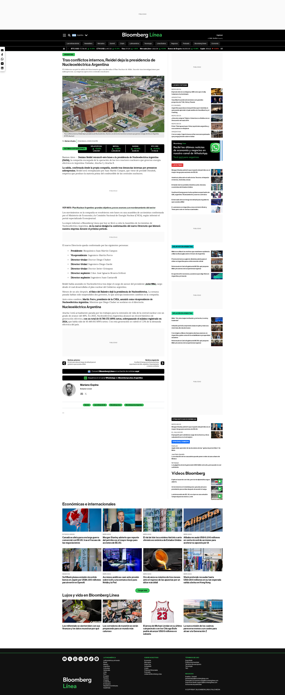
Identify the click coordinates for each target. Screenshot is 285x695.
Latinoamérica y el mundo (111, 660)
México (105, 664)
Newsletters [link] (88, 43)
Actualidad (147, 666)
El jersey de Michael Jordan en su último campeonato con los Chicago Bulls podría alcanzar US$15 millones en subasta (162, 630)
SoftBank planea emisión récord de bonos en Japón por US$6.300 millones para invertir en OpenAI (81, 580)
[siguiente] (162, 363)
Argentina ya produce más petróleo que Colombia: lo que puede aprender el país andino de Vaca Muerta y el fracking (190, 110)
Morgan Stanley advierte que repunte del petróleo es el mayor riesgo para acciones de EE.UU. (121, 540)
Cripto (146, 668)
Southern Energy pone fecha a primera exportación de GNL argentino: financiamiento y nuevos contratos (144, 364)
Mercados (147, 662)
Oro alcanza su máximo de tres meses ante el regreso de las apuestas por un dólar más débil (161, 580)
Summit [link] (112, 43)
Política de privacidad (192, 662)
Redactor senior (86, 389)
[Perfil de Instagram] (80, 659)
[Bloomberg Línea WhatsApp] (197, 150)
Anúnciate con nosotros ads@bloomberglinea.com (201, 680)
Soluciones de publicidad (193, 684)
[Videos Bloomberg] (197, 473)
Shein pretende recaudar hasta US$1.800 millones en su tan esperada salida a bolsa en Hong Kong (202, 580)
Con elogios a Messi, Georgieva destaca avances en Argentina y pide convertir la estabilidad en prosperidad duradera (191, 335)
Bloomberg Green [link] (200, 43)
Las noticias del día (99, 405)
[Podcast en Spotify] (96, 659)
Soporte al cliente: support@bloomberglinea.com (201, 682)
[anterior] (64, 363)
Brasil (105, 662)
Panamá (106, 678)
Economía (147, 660)
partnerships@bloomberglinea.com (197, 678)
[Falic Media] (209, 38)
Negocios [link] (174, 43)
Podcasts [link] (186, 43)
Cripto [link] (122, 43)
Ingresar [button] (220, 35)
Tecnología (188, 666)
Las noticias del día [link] (73, 43)
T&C (186, 668)
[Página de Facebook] (64, 659)
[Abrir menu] (64, 35)
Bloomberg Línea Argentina (134, 405)
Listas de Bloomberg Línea (153, 674)
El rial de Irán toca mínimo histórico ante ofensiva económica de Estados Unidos (162, 538)
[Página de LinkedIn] (86, 659)
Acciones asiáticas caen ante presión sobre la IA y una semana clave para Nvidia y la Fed (121, 580)
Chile (105, 672)
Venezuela (106, 670)
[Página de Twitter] (70, 659)
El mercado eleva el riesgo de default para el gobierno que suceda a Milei (82, 363)
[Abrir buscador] (69, 35)
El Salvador (107, 684)
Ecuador (106, 676)
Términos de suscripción (193, 664)
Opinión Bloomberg (180, 442)
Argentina (68, 55)
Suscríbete (188, 660)
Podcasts (147, 672)
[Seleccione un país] (86, 35)
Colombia (106, 668)
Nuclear (86, 405)
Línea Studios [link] (161, 43)
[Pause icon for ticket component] (64, 48)
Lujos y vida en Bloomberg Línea (90, 595)
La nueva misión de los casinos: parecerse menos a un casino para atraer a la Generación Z (200, 629)
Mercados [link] (101, 43)
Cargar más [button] (142, 590)
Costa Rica (106, 682)
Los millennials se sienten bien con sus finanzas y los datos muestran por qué (81, 627)
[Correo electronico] (81, 393)
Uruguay (106, 680)
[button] (2, 50)
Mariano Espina (70, 141)
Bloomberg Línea (115, 405)
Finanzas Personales (151, 670)
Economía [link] (215, 43)
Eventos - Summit (191, 676)
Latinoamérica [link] (134, 43)
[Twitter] (85, 393)
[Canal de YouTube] (75, 659)
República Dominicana (110, 686)
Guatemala (106, 688)
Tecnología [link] (148, 43)
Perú (104, 674)
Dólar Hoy (147, 664)
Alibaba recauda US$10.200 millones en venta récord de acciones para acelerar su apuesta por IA (202, 540)
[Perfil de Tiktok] (91, 659)
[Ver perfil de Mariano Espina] (71, 390)
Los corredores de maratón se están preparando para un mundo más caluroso (120, 629)
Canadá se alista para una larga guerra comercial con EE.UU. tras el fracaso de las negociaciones (81, 540)
